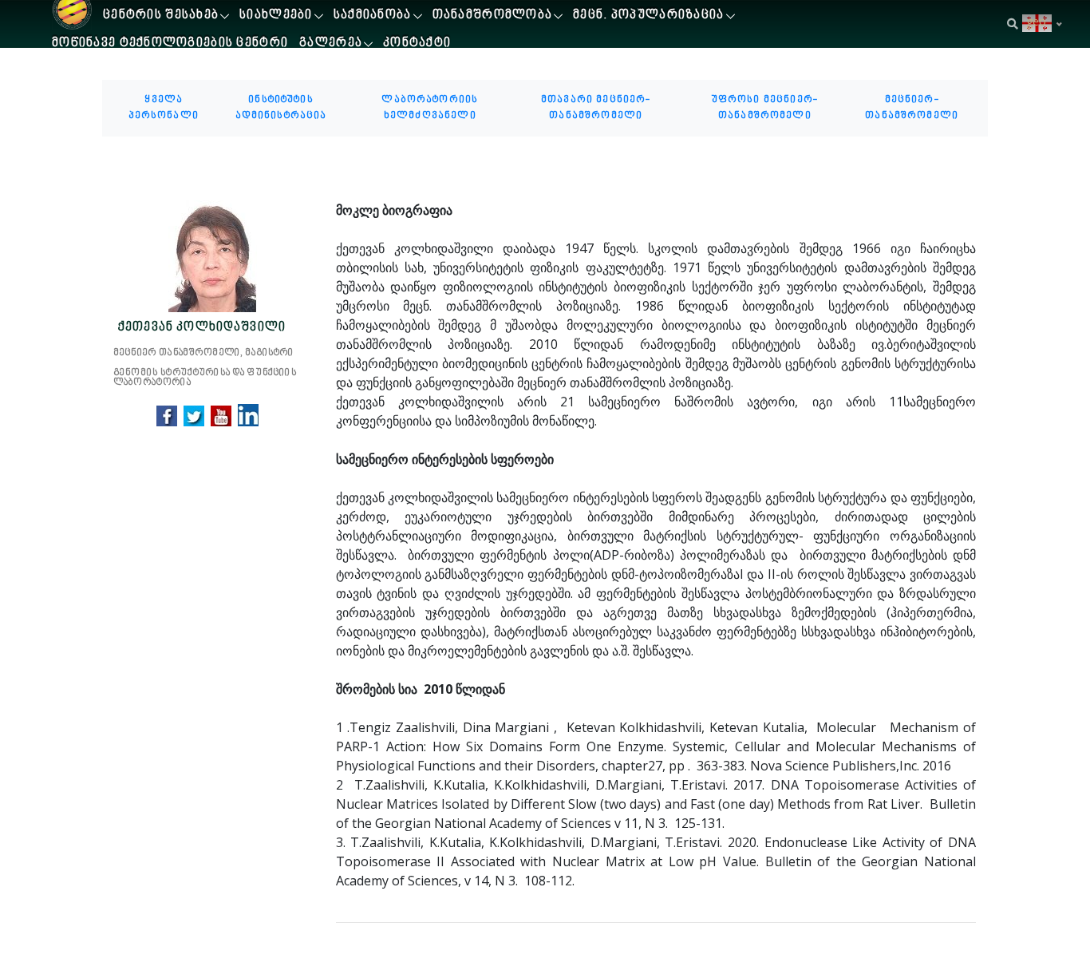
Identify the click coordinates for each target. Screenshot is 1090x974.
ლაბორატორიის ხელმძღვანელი (429, 107)
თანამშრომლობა (492, 15)
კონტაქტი (417, 43)
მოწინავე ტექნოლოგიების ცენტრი (170, 43)
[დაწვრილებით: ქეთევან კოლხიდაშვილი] (213, 256)
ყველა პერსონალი (164, 107)
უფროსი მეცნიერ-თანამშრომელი (765, 107)
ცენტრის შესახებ (161, 15)
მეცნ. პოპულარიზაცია (648, 15)
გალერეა (330, 43)
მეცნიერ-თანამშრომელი (911, 107)
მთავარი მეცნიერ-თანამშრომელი (595, 107)
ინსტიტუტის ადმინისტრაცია (281, 107)
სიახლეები (276, 15)
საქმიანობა (373, 15)
